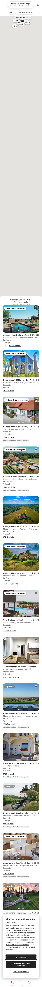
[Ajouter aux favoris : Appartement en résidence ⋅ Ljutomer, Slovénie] (36, 640)
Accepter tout (21, 957)
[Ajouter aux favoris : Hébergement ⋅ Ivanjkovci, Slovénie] (36, 786)
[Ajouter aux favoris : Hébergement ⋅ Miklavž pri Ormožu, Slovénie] (36, 353)
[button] (15, 346)
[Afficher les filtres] (37, 4)
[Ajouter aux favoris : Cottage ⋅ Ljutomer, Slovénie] (36, 499)
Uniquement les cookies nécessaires (21, 964)
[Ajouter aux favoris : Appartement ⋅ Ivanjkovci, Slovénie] (36, 886)
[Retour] (4, 4)
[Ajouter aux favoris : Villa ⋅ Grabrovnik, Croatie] (36, 593)
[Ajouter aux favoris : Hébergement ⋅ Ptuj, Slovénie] (36, 686)
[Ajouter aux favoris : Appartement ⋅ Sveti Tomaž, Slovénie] (36, 836)
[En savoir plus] (29, 304)
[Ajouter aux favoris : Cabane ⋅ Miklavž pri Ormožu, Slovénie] (36, 308)
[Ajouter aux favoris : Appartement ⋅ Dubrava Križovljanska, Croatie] (36, 736)
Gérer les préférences (21, 972)
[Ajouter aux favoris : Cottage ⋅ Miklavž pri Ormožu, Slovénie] (36, 400)
